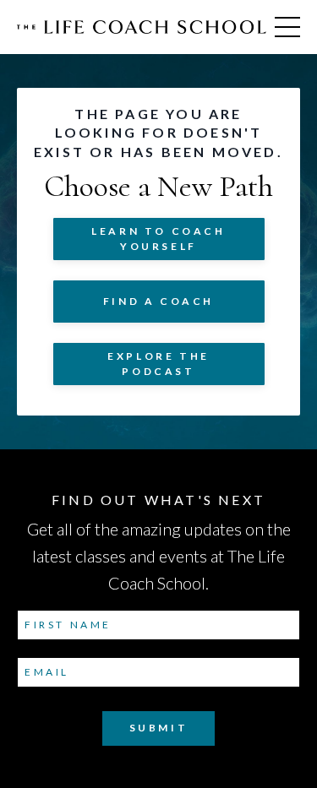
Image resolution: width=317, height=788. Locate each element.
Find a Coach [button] (158, 301)
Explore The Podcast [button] (158, 364)
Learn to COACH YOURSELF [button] (158, 239)
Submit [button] (159, 727)
